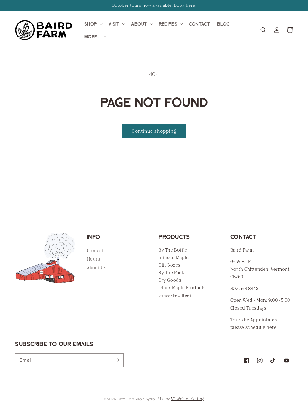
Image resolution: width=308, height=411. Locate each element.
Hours (93, 259)
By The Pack (171, 273)
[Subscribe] (116, 360)
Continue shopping (154, 131)
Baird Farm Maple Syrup (136, 399)
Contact (95, 251)
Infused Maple (174, 258)
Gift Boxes (169, 265)
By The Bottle (173, 250)
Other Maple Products (182, 288)
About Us (96, 268)
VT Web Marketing (187, 399)
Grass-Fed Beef (175, 295)
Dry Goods (170, 280)
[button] (93, 23)
